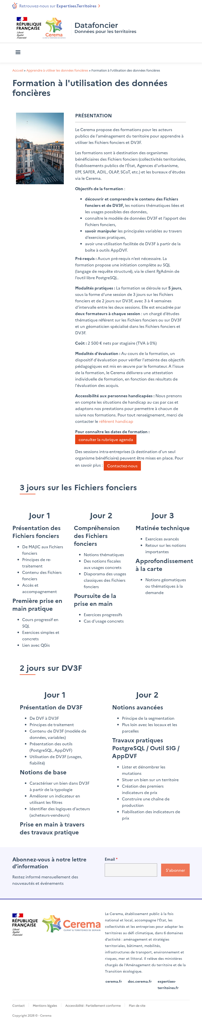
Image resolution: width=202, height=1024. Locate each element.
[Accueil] (77, 28)
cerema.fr (113, 981)
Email (110, 859)
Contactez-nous (122, 465)
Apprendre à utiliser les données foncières (57, 70)
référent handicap (116, 421)
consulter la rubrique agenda (106, 439)
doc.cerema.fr (140, 981)
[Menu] (17, 52)
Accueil (17, 70)
